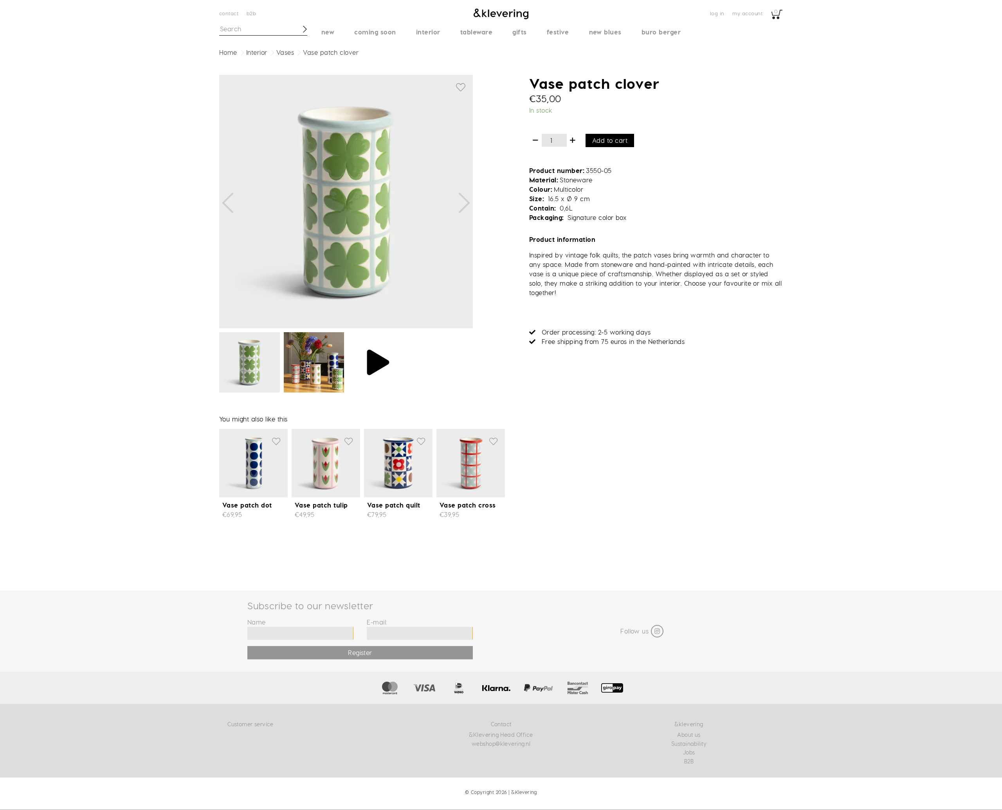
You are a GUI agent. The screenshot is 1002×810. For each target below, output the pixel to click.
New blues (605, 32)
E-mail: (377, 622)
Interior (428, 32)
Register (360, 652)
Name (256, 622)
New (327, 32)
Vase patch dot (247, 505)
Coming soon (375, 32)
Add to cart (609, 140)
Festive (558, 32)
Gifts (519, 32)
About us (689, 734)
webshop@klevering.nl (501, 743)
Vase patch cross (468, 505)
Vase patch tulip (321, 505)
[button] (228, 203)
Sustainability (689, 743)
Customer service (250, 724)
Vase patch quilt (393, 505)
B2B (251, 13)
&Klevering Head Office (501, 734)
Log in (717, 13)
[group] (346, 201)
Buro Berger (661, 32)
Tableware (476, 32)
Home (228, 52)
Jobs (689, 752)
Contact (228, 13)
